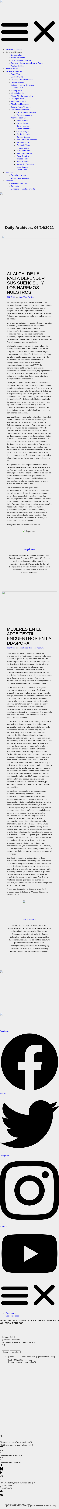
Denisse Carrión (23, 137)
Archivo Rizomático (19, 118)
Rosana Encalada (18, 101)
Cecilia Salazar (17, 82)
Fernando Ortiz (23, 142)
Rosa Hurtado (22, 161)
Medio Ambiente (18, 58)
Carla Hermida (22, 126)
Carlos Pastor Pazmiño (26, 112)
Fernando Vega (23, 145)
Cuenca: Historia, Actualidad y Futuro (27, 63)
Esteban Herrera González (22, 85)
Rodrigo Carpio (17, 99)
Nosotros (9, 181)
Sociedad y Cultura (36, 648)
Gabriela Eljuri (17, 88)
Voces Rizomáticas (13, 71)
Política (30, 297)
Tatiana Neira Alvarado (21, 107)
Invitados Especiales (20, 109)
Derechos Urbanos (19, 175)
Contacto (15, 186)
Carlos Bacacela (23, 129)
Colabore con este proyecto (23, 189)
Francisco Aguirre (24, 115)
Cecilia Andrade (23, 134)
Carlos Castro (17, 77)
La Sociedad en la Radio (21, 60)
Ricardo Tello (22, 159)
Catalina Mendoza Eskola (22, 79)
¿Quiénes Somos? (19, 183)
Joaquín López (22, 148)
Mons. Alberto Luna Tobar (22, 96)
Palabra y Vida (11, 68)
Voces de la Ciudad (13, 49)
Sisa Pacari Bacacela (20, 104)
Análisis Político (17, 66)
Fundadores (10, 1313)
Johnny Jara (16, 90)
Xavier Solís (21, 170)
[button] (29, 31)
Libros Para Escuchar (20, 178)
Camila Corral (22, 123)
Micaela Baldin (17, 93)
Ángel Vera (15, 74)
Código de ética (12, 1316)
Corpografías (16, 55)
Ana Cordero (22, 120)
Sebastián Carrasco (25, 164)
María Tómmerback (25, 153)
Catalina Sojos (22, 131)
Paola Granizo (22, 156)
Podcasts (9, 172)
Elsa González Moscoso (26, 140)
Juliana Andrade (23, 150)
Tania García (22, 167)
